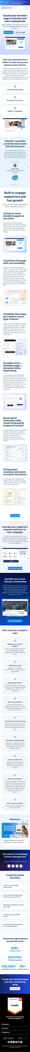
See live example (20, 32)
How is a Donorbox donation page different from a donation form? (12, 896)
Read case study (15, 160)
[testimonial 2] (13, 184)
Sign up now (8, 32)
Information (5, 1024)
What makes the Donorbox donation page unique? (13, 905)
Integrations (5, 1032)
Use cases (5, 1028)
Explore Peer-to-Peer (15, 568)
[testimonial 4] (16, 184)
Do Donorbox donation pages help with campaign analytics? (12, 925)
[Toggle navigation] (27, 8)
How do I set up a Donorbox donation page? (11, 886)
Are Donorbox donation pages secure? (11, 915)
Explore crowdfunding (15, 621)
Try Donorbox (15, 988)
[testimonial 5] (17, 184)
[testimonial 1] (12, 184)
